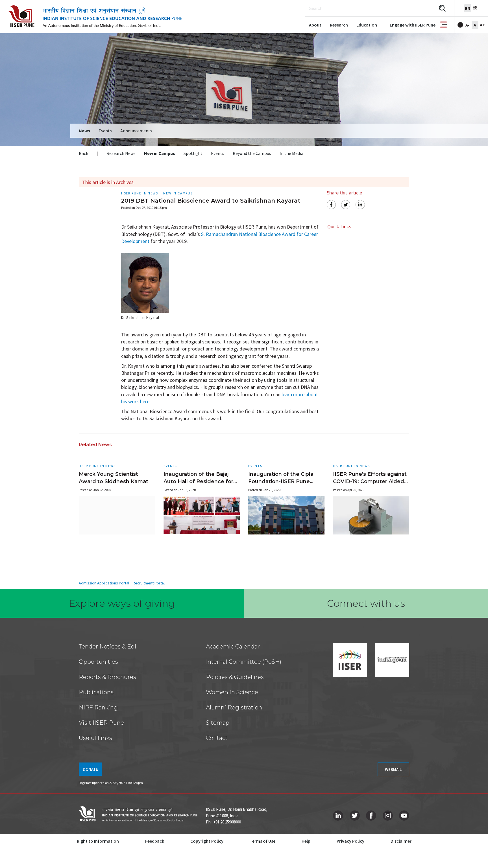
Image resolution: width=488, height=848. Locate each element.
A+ (482, 25)
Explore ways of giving (122, 603)
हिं (475, 8)
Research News (121, 153)
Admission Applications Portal (104, 583)
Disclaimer (401, 841)
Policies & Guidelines (235, 677)
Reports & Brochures (107, 677)
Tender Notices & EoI (107, 646)
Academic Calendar (233, 646)
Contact (217, 738)
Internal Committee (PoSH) (243, 661)
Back (83, 153)
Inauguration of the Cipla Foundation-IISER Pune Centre (280, 481)
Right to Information (98, 841)
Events (105, 130)
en (467, 8)
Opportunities (98, 661)
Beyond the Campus (252, 153)
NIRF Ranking (98, 707)
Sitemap (217, 722)
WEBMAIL (393, 769)
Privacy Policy (350, 841)
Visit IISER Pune (101, 722)
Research (339, 25)
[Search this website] (442, 8)
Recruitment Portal (149, 583)
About (315, 25)
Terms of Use (262, 841)
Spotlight (193, 153)
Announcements (136, 130)
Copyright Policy (206, 841)
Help (306, 841)
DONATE (90, 769)
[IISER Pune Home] (95, 16)
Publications (96, 692)
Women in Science (232, 692)
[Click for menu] (443, 25)
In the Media (291, 153)
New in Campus (159, 153)
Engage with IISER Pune (412, 25)
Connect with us (366, 603)
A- (467, 25)
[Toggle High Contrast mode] (460, 24)
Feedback (154, 841)
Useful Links (95, 738)
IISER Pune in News (97, 466)
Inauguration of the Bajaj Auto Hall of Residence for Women (198, 481)
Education (366, 25)
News (84, 130)
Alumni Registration (234, 707)
